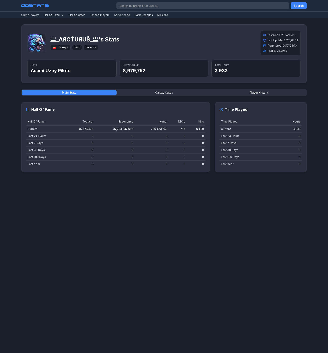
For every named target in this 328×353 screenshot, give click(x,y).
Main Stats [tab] (69, 92)
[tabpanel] (164, 137)
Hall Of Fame (52, 14)
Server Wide (122, 14)
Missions (162, 14)
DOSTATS (35, 5)
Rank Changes (144, 14)
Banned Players (100, 14)
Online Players (30, 14)
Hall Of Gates (77, 14)
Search (299, 6)
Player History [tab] (259, 92)
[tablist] (164, 92)
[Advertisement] (135, 233)
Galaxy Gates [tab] (164, 92)
